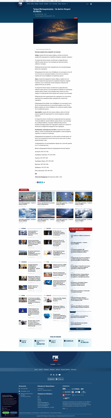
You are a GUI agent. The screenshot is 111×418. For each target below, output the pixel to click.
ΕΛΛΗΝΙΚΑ (52, 364)
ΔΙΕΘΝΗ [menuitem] (59, 3)
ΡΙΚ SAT (39, 401)
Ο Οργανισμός (40, 388)
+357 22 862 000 (24, 388)
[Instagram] (56, 375)
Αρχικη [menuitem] (28, 3)
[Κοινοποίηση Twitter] (40, 182)
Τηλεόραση (46, 369)
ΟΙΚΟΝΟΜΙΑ (24, 262)
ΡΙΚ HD (39, 399)
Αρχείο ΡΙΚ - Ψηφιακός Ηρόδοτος (45, 390)
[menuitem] (67, 4)
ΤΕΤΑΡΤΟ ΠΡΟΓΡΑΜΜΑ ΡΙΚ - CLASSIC (46, 407)
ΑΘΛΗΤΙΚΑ (48, 295)
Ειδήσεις (41, 369)
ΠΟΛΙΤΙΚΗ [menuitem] (41, 3)
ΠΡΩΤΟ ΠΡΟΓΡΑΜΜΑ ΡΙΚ (43, 402)
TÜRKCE (59, 364)
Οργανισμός (73, 369)
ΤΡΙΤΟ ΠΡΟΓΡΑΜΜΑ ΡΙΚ (43, 405)
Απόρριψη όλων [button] (13, 412)
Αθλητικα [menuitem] (64, 3)
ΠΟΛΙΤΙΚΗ (48, 228)
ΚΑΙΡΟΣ (75, 18)
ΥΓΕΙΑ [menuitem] (50, 3)
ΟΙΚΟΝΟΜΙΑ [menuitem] (46, 3)
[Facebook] (51, 375)
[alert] (9, 405)
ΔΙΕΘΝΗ (23, 295)
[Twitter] (53, 375)
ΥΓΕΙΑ (47, 262)
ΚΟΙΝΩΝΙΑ (23, 228)
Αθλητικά (58, 369)
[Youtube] (59, 375)
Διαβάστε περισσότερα (11, 404)
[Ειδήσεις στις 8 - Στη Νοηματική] (40, 342)
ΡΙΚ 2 (39, 397)
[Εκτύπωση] (44, 182)
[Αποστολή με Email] (42, 182)
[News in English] (85, 342)
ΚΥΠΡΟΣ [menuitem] (32, 3)
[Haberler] (70, 342)
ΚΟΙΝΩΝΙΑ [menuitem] (37, 3)
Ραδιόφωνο (52, 369)
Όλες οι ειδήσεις (80, 328)
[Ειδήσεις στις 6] (55, 342)
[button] (3, 406)
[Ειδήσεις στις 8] (26, 342)
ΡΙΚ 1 (39, 396)
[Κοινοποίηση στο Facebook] (38, 182)
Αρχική (36, 369)
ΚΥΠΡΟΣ (72, 234)
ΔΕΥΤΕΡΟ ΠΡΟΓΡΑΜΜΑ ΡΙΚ (43, 404)
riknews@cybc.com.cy (25, 391)
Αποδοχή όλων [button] (6, 412)
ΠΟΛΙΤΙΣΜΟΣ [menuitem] (54, 3)
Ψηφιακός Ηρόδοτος (65, 369)
